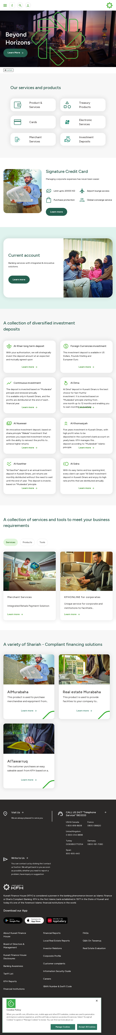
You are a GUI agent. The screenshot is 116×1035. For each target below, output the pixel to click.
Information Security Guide (57, 971)
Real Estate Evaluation (94, 948)
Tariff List (8, 973)
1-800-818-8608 (74, 825)
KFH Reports (10, 981)
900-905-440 (73, 853)
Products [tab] (27, 542)
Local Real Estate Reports (56, 940)
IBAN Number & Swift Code (57, 986)
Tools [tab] (42, 542)
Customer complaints (54, 963)
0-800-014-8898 (74, 835)
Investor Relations (52, 948)
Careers (47, 978)
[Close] (97, 1001)
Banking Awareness (13, 966)
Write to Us (17, 858)
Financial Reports (52, 933)
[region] (51, 1015)
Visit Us (15, 812)
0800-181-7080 (95, 844)
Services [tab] (10, 542)
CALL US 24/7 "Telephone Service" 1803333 (81, 814)
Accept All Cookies (87, 1027)
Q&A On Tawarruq (92, 940)
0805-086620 (94, 825)
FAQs (86, 933)
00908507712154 (74, 844)
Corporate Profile (52, 956)
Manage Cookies (63, 1027)
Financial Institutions (14, 989)
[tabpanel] (58, 584)
